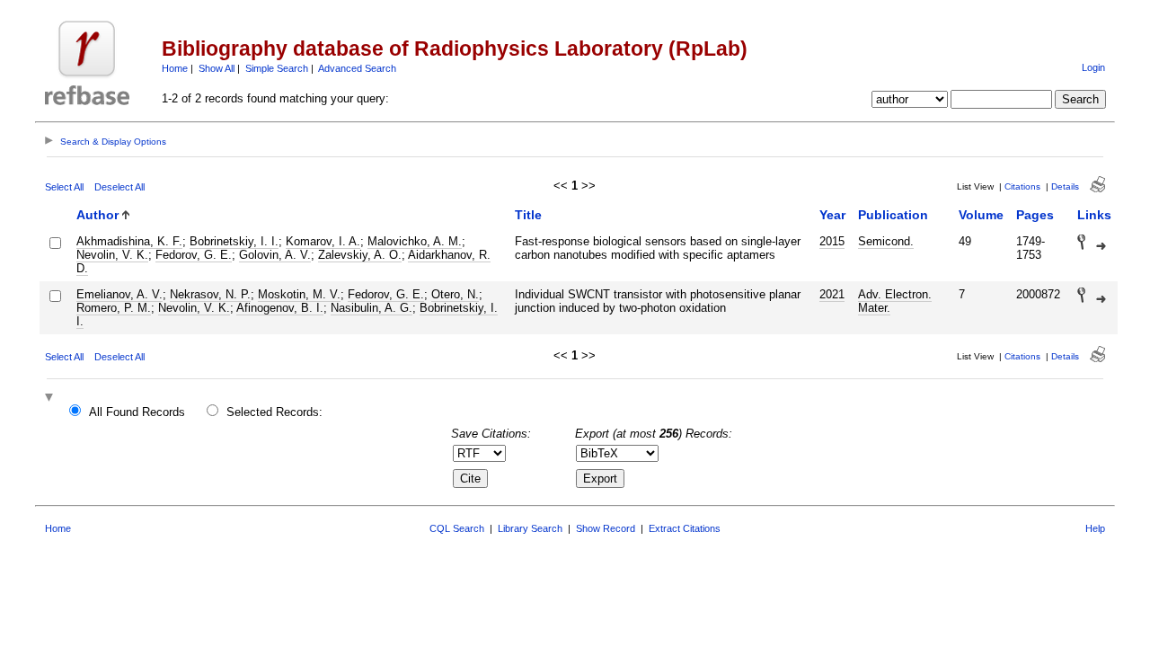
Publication (893, 215)
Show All (216, 68)
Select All (64, 187)
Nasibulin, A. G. (371, 308)
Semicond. (886, 241)
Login (1093, 67)
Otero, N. (455, 294)
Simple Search (276, 68)
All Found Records (137, 412)
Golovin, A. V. (275, 254)
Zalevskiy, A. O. (360, 254)
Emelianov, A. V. (119, 294)
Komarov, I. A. (323, 241)
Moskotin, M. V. (299, 294)
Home (175, 68)
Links (1094, 215)
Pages (1035, 215)
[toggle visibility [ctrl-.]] (51, 398)
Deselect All (119, 187)
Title (528, 215)
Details (1065, 186)
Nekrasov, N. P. (210, 294)
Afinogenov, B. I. (279, 308)
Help (1095, 528)
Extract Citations (685, 528)
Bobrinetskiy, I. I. (234, 241)
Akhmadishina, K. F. (129, 241)
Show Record (605, 528)
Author (97, 215)
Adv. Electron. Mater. (895, 301)
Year (832, 215)
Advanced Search (357, 68)
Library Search (530, 528)
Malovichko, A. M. (414, 241)
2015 (832, 241)
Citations (1022, 186)
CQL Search (456, 528)
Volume (981, 215)
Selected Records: (274, 412)
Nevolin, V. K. (112, 254)
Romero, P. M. (113, 308)
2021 (832, 294)
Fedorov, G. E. (193, 254)
